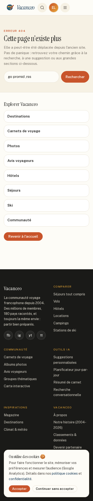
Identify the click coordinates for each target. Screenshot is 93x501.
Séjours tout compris (69, 294)
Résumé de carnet (67, 382)
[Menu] (65, 7)
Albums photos (15, 364)
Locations (61, 316)
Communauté (19, 220)
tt (41, 335)
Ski (10, 205)
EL (54, 7)
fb (8, 335)
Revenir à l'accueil (23, 236)
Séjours (14, 190)
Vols (56, 301)
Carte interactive (17, 386)
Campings (61, 323)
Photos (13, 146)
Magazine (11, 415)
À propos (60, 415)
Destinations (18, 116)
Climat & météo (15, 429)
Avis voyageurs (20, 161)
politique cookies (65, 473)
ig (19, 335)
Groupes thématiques (20, 379)
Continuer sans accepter (55, 489)
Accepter (19, 489)
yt (30, 335)
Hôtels (13, 176)
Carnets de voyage (23, 131)
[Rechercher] (42, 7)
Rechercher (75, 77)
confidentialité (20, 479)
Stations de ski (64, 330)
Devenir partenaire (67, 447)
